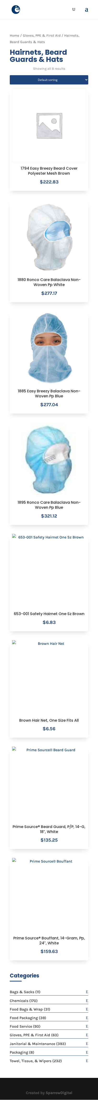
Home (14, 36)
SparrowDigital (59, 1092)
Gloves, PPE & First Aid (42, 36)
